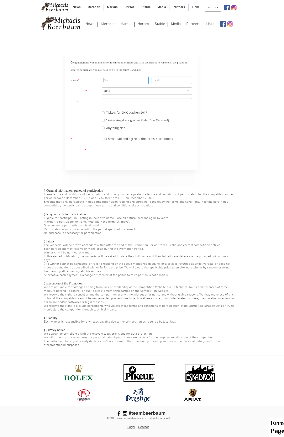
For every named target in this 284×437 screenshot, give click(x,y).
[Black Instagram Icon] (125, 412)
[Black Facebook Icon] (119, 412)
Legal (131, 426)
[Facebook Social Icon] (227, 7)
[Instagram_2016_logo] (234, 7)
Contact (143, 426)
